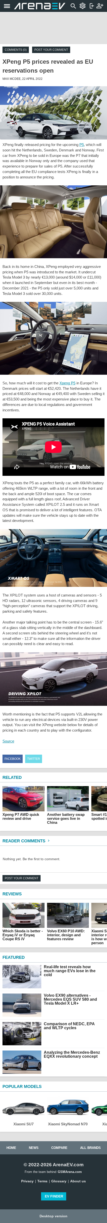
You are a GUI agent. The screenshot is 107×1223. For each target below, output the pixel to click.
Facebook (12, 759)
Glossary (58, 1181)
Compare (59, 1148)
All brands (90, 1148)
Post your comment (51, 50)
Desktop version (53, 1216)
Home (11, 1148)
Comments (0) (16, 50)
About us (78, 1181)
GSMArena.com (70, 1172)
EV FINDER (54, 1196)
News (34, 1148)
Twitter (33, 759)
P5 (81, 144)
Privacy (27, 1181)
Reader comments (24, 841)
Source (8, 741)
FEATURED (13, 957)
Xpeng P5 (67, 383)
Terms (42, 1181)
